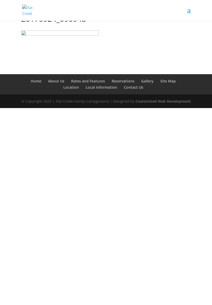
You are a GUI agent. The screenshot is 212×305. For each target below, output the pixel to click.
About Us (56, 81)
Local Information (101, 87)
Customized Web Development (163, 101)
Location (71, 87)
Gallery (147, 81)
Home (36, 81)
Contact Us (133, 87)
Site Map (168, 81)
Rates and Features (88, 81)
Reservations (123, 81)
